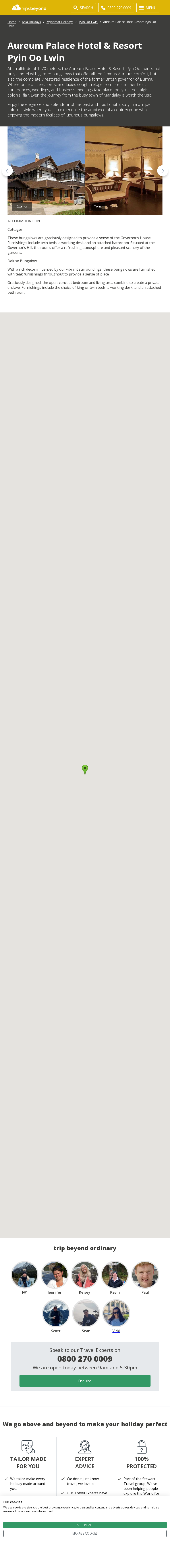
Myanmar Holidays (59, 22)
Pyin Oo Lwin (88, 22)
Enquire (84, 1380)
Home (12, 22)
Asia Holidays (31, 22)
